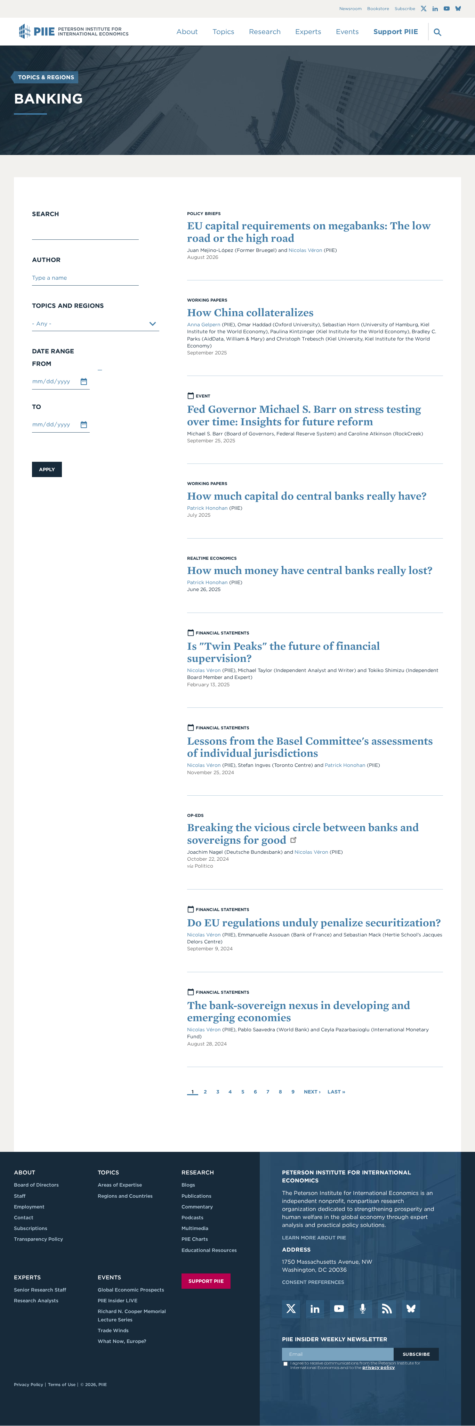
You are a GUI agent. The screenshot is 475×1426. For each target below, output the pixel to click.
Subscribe (405, 8)
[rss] (387, 1309)
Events (347, 31)
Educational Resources (209, 1250)
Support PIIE (395, 31)
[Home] (74, 31)
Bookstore (378, 8)
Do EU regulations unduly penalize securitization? (314, 922)
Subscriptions (30, 1228)
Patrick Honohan (208, 508)
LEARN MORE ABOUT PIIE (314, 1237)
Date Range (53, 351)
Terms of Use (61, 1384)
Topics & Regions (46, 77)
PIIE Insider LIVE (117, 1300)
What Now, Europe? (122, 1341)
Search (45, 214)
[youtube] (339, 1309)
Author (46, 259)
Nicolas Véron (305, 250)
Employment (29, 1207)
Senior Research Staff (40, 1290)
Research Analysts (36, 1300)
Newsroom (350, 8)
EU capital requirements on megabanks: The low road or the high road (309, 231)
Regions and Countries (125, 1196)
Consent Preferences (313, 1282)
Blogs (188, 1185)
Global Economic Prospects (131, 1290)
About (24, 1172)
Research (198, 1172)
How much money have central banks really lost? (310, 570)
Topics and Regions (68, 305)
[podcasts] (363, 1309)
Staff (19, 1196)
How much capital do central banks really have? (307, 495)
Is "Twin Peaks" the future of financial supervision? (283, 652)
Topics (108, 1172)
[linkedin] (315, 1309)
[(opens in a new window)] (424, 9)
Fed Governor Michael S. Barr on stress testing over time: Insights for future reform (304, 415)
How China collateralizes (250, 312)
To (36, 406)
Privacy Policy (28, 1384)
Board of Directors (36, 1185)
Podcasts (192, 1217)
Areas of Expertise (120, 1185)
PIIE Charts (195, 1239)
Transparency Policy (38, 1239)
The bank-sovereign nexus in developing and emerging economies (298, 1011)
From (41, 363)
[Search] (436, 31)
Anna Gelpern (203, 324)
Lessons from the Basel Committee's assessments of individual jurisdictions (310, 747)
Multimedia (195, 1228)
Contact (23, 1217)
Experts (27, 1277)
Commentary (197, 1207)
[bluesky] (411, 1309)
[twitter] (291, 1309)
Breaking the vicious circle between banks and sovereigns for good (303, 833)
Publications (196, 1196)
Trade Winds (113, 1330)
